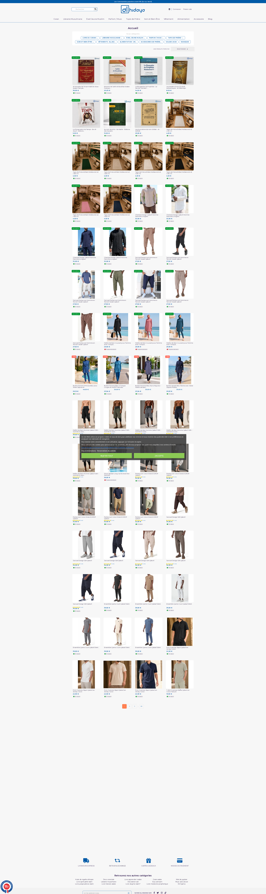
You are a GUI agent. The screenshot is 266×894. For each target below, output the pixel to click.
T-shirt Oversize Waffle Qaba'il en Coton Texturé (178, 690)
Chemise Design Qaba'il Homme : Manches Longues (147, 215)
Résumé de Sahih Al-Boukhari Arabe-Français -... (117, 87)
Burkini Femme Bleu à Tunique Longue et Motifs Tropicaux (115, 386)
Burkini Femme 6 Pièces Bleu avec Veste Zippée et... (85, 386)
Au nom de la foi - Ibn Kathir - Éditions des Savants (117, 130)
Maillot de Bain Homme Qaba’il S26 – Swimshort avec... (86, 431)
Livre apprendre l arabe (133, 879)
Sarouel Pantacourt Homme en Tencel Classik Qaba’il (146, 258)
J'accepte (159, 455)
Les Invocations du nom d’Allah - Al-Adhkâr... (147, 130)
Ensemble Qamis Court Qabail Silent (117, 604)
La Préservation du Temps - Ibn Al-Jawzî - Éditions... (85, 130)
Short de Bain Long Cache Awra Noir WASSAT (117, 474)
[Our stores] (169, 9)
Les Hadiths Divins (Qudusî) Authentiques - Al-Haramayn (176, 87)
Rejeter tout (106, 455)
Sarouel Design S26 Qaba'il (175, 517)
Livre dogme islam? (133, 884)
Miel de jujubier (181, 879)
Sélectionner (183, 49)
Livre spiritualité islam (84, 882)
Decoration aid (133, 882)
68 (141, 706)
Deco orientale (108, 879)
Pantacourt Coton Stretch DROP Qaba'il (146, 474)
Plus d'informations (88, 450)
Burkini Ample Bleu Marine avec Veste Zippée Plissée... (179, 386)
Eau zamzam (157, 882)
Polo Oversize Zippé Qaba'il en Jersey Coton (177, 648)
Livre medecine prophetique (157, 884)
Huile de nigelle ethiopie (84, 879)
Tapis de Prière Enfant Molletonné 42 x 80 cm (179, 130)
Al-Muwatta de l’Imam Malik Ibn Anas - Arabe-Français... (86, 87)
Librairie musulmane (108, 882)
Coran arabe (157, 879)
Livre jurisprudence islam (84, 884)
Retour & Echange (117, 866)
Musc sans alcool (181, 882)
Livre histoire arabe (109, 884)
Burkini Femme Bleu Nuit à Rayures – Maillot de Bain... (148, 386)
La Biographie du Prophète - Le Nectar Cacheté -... (146, 87)
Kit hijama (181, 884)
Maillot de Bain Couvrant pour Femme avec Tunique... (117, 343)
